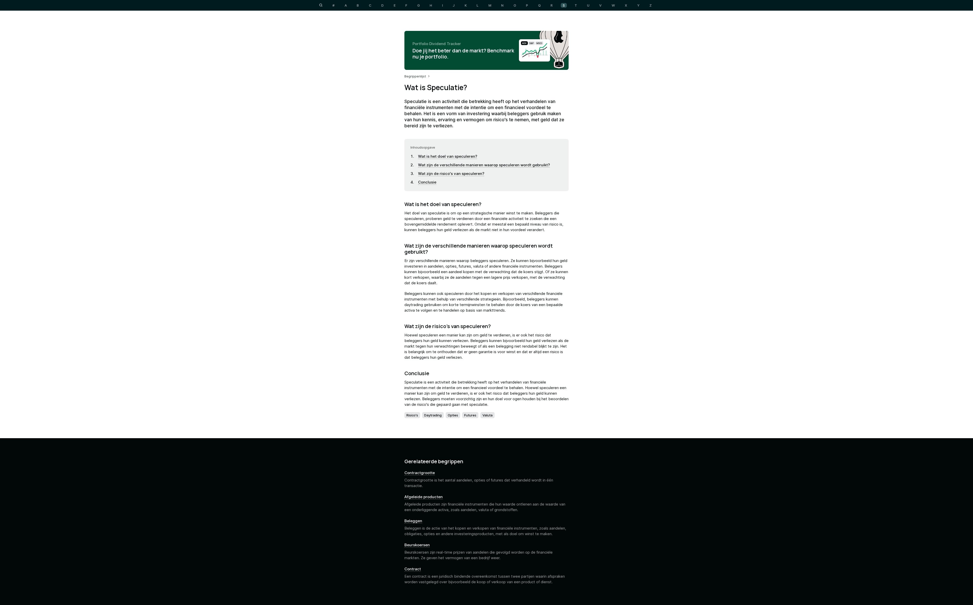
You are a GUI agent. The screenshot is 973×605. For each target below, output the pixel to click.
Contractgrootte (419, 473)
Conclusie (427, 182)
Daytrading (433, 415)
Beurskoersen (417, 545)
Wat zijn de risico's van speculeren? (451, 173)
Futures (470, 415)
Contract (412, 569)
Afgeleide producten (423, 497)
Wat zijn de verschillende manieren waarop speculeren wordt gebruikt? (484, 165)
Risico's (412, 415)
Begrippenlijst (415, 76)
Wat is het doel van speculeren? (447, 156)
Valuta (487, 415)
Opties (453, 415)
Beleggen (413, 521)
